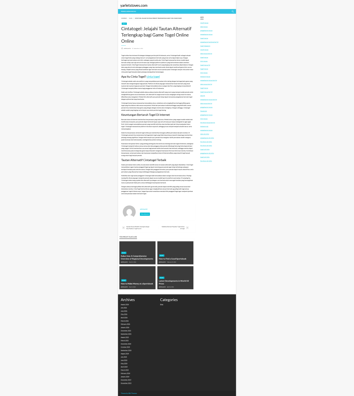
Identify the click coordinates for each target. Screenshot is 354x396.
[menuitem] (128, 11)
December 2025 (126, 330)
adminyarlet (127, 48)
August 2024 (125, 353)
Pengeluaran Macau (128, 11)
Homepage (124, 18)
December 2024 (126, 344)
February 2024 (125, 373)
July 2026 (124, 307)
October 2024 (125, 347)
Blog (130, 18)
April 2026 (124, 317)
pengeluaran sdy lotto (207, 153)
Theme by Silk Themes (129, 393)
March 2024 (125, 370)
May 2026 (124, 314)
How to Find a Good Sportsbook (172, 259)
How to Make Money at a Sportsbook (137, 283)
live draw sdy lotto (206, 161)
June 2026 (124, 311)
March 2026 (125, 321)
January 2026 (125, 327)
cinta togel (153, 76)
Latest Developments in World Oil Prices (174, 282)
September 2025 (126, 334)
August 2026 (125, 304)
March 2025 (125, 340)
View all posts (145, 214)
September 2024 (126, 350)
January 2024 (125, 376)
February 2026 (125, 324)
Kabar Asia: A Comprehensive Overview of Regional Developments (137, 257)
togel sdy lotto (205, 157)
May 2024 (124, 363)
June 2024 (124, 360)
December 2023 (126, 380)
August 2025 (125, 337)
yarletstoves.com (133, 5)
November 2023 (126, 383)
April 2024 (124, 367)
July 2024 (124, 357)
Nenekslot (203, 111)
